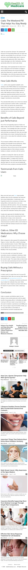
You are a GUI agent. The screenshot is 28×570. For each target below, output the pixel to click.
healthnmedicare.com (11, 566)
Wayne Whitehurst (5, 379)
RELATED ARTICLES (8, 350)
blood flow (7, 312)
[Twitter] (5, 30)
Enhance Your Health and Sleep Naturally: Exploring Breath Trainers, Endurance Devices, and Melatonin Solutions (7, 329)
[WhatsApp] (13, 30)
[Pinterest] (9, 30)
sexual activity (14, 312)
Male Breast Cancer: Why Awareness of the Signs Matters (5, 361)
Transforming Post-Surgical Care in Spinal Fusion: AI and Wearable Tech (21, 328)
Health (5, 15)
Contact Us (10, 564)
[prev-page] (13, 367)
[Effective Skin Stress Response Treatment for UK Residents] (23, 356)
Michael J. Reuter (4, 412)
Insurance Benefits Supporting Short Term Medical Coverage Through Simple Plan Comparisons (13, 362)
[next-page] (15, 367)
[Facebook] (2, 30)
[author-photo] (14, 341)
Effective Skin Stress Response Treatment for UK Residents (23, 361)
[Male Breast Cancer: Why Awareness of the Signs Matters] (5, 356)
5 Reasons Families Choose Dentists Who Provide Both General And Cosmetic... (13, 408)
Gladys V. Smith (5, 26)
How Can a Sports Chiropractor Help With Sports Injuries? (13, 377)
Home (2, 15)
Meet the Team (17, 564)
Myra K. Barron (4, 443)
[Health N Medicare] (14, 5)
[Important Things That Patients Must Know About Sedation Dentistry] (14, 453)
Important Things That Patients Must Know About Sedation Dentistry (14, 440)
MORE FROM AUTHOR (19, 350)
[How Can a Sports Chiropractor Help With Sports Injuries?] (14, 389)
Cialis (2, 84)
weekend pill (20, 312)
